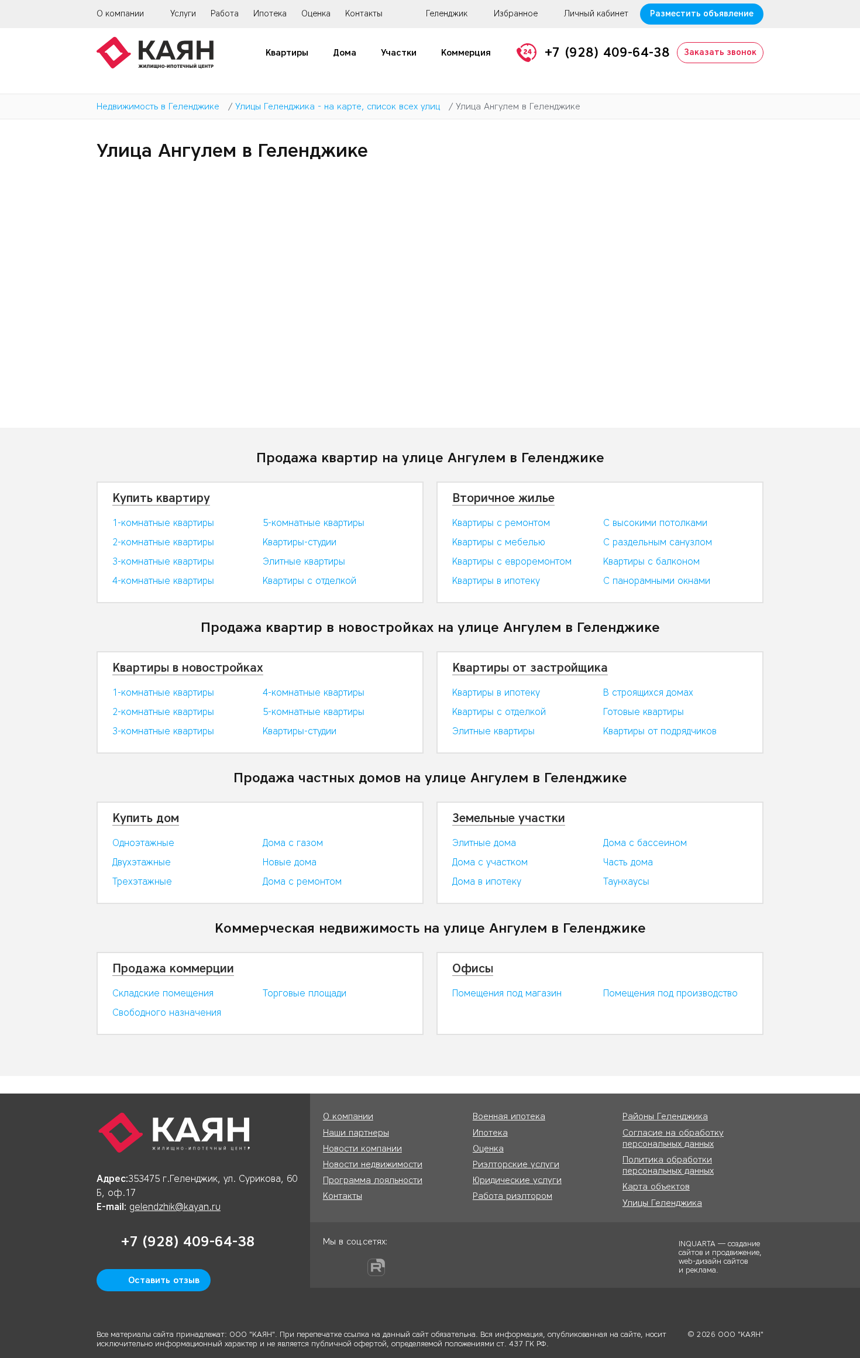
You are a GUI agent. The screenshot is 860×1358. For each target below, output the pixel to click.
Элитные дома (484, 842)
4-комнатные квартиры (163, 580)
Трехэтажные (142, 881)
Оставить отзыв (163, 1280)
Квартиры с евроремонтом (512, 561)
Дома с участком (490, 862)
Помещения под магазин (507, 993)
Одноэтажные (143, 842)
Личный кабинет (596, 14)
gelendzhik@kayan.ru (175, 1206)
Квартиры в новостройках (187, 668)
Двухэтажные (141, 862)
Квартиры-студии (299, 542)
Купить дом (145, 818)
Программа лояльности (372, 1180)
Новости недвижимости (372, 1164)
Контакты (364, 14)
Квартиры (287, 52)
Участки (399, 52)
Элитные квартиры (304, 561)
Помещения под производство (670, 993)
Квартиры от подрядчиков (660, 731)
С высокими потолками (655, 522)
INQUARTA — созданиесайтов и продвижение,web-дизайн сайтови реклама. (720, 1256)
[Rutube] (376, 1267)
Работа (225, 14)
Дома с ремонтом (302, 881)
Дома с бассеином (645, 842)
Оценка (316, 14)
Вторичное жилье (503, 498)
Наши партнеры (356, 1132)
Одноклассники (331, 1267)
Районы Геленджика (665, 1116)
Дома (344, 52)
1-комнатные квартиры (163, 522)
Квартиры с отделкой (309, 580)
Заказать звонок (720, 52)
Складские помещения (163, 993)
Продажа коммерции (173, 968)
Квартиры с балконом (651, 561)
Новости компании (362, 1148)
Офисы (472, 968)
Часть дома (628, 862)
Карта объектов (656, 1186)
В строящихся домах (648, 692)
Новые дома (290, 862)
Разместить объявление (702, 14)
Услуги (183, 14)
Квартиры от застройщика (530, 668)
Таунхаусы (626, 881)
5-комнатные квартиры (313, 522)
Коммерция (466, 52)
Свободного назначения (166, 1012)
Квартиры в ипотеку (496, 580)
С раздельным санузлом (657, 542)
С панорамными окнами (656, 580)
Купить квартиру (161, 498)
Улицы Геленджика (662, 1203)
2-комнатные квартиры (163, 542)
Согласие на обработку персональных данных (673, 1138)
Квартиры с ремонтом (501, 522)
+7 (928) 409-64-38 (607, 52)
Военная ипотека (509, 1116)
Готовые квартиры (643, 711)
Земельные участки (508, 818)
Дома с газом (293, 842)
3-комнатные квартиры (163, 561)
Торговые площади (304, 993)
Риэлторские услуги (516, 1164)
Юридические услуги (517, 1180)
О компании (120, 14)
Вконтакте (354, 1267)
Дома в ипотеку (486, 881)
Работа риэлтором (512, 1196)
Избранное (516, 14)
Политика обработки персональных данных (668, 1165)
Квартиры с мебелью (498, 542)
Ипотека (270, 14)
